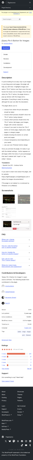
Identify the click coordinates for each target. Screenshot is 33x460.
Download (6, 48)
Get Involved (21, 406)
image (24, 331)
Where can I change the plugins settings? (8, 240)
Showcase (20, 391)
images (29, 331)
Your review (5, 368)
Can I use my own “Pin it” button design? (9, 259)
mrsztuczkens (8, 43)
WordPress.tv (7, 415)
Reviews (6, 59)
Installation (6, 63)
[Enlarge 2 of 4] (29, 195)
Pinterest (28, 335)
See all (29, 368)
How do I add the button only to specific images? (10, 246)
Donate (20, 412)
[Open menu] (30, 2)
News (3, 394)
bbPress (5, 426)
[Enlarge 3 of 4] (13, 208)
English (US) (28, 328)
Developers (5, 412)
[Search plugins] (19, 19)
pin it (23, 335)
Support (5, 72)
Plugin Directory (6, 7)
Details (5, 54)
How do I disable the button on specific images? (10, 253)
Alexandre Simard (10, 297)
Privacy (4, 400)
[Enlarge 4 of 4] (29, 221)
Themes (19, 394)
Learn (3, 406)
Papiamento (9, 437)
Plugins (19, 397)
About (3, 391)
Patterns (20, 400)
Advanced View (7, 340)
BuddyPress (6, 429)
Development (7, 67)
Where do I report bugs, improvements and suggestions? (12, 265)
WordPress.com (7, 420)
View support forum (8, 381)
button (19, 331)
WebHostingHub (7, 168)
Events (19, 409)
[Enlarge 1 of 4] (13, 195)
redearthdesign (10, 292)
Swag (20, 415)
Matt (4, 423)
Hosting (4, 397)
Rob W (7, 303)
